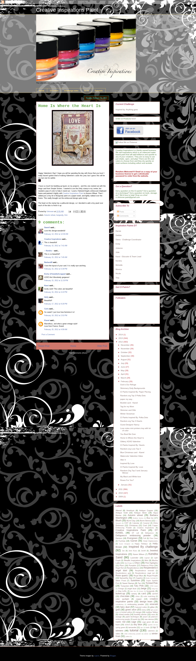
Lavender (134, 558)
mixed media (124, 614)
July (123, 363)
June (123, 367)
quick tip (136, 619)
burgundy (59, 215)
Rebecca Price (147, 565)
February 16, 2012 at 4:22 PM (55, 292)
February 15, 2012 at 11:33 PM (56, 280)
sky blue (137, 624)
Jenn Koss (132, 551)
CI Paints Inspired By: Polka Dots (134, 417)
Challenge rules (71, 91)
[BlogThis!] (77, 211)
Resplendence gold (123, 573)
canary (134, 594)
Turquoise (125, 586)
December (125, 345)
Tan (139, 583)
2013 (121, 338)
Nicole (118, 273)
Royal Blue (138, 576)
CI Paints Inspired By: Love (131, 467)
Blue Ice (150, 518)
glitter (152, 607)
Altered (119, 510)
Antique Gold (122, 513)
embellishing (119, 604)
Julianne (119, 248)
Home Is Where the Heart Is (132, 438)
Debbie (119, 235)
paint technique (132, 617)
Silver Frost (121, 580)
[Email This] (74, 211)
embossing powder (135, 604)
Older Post (102, 346)
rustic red (120, 622)
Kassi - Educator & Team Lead (128, 256)
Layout (147, 558)
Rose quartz (122, 575)
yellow (127, 636)
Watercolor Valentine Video (131, 456)
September (126, 356)
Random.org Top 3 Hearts (131, 421)
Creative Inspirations (52, 239)
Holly (46, 297)
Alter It (123, 460)
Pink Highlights (151, 563)
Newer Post (43, 346)
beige (143, 588)
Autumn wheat (49, 215)
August (124, 359)
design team (146, 601)
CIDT (126, 523)
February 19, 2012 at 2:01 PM (55, 315)
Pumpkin (132, 565)
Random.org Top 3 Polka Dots (133, 395)
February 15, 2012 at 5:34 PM (55, 269)
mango (138, 612)
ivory (144, 610)
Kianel (46, 320)
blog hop (155, 588)
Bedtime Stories (138, 518)
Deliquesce (149, 533)
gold (118, 609)
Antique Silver (140, 513)
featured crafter (141, 607)
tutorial (134, 630)
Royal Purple (152, 576)
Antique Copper (146, 510)
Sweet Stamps (128, 583)
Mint (146, 560)
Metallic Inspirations (132, 560)
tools (147, 627)
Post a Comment (48, 335)
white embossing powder (132, 634)
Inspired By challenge (143, 546)
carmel (155, 594)
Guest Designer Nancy (129, 425)
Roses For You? (127, 480)
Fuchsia (122, 541)
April (123, 374)
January (124, 485)
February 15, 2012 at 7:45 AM (55, 257)
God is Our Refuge (128, 385)
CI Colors (54, 91)
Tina (117, 278)
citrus (137, 596)
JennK (143, 551)
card (143, 593)
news (153, 614)
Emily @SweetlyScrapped (55, 274)
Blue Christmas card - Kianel (132, 452)
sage (133, 622)
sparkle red (151, 625)
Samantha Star (126, 578)
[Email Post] (69, 211)
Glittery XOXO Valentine (130, 441)
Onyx (137, 563)
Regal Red (120, 568)
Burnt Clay (131, 521)
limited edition (126, 612)
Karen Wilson (139, 554)
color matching (149, 596)
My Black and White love (130, 476)
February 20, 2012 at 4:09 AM (55, 329)
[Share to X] (79, 211)
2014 (121, 335)
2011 (121, 489)
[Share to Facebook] (82, 211)
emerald (154, 604)
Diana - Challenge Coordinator (128, 239)
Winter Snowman (127, 414)
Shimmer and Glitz (128, 410)
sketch (127, 625)
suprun (96, 656)
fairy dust (125, 607)
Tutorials (99, 91)
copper (139, 599)
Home (41, 91)
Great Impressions (150, 541)
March (124, 378)
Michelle (119, 265)
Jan (123, 551)
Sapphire (139, 578)
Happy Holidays (141, 544)
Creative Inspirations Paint (67, 10)
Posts (121, 212)
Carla (46, 309)
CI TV (86, 91)
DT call (135, 533)
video (118, 634)
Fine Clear (154, 538)
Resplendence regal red (145, 573)
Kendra (119, 261)
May (123, 370)
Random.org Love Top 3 (130, 449)
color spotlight (122, 599)
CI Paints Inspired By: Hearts (132, 445)
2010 (121, 493)
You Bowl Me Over (128, 434)
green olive (130, 609)
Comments (124, 216)
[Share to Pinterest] (84, 211)
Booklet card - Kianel (129, 403)
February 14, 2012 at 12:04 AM (56, 234)
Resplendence (133, 568)
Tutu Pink (139, 586)
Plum (122, 565)
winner (146, 634)
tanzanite (132, 627)
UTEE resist (154, 586)
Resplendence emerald (144, 571)
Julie (117, 252)
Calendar (135, 523)
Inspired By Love (127, 463)
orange (119, 617)
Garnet (133, 541)
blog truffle (122, 591)
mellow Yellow (152, 612)
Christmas (133, 525)
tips (142, 627)
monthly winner (140, 614)
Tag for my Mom (127, 406)
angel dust (131, 588)
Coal (145, 525)
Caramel (146, 523)
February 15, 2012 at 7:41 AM (55, 246)
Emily (118, 244)
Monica (119, 269)
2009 (121, 497)
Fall (144, 538)
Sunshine (135, 580)
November (125, 349)
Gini (65, 215)
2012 (121, 342)
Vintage (121, 589)
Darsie (118, 231)
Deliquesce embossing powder (133, 535)
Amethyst (130, 510)
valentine (151, 631)
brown (141, 591)
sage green (146, 622)
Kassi (46, 286)
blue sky (133, 591)
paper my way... (127, 399)
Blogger (113, 656)
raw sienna (149, 619)
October (124, 352)
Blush (118, 520)
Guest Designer (124, 544)
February (125, 381)
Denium (119, 538)
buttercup (120, 593)
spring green (120, 627)
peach (145, 617)
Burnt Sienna (145, 521)
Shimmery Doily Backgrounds (132, 388)
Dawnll (47, 227)
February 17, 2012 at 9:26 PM (55, 304)
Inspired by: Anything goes (127, 109)
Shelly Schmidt (150, 578)
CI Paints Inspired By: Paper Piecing (135, 392)
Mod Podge (128, 563)
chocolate (124, 596)
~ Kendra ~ (48, 251)
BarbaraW (48, 262)
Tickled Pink (152, 583)
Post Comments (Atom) (78, 353)
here (133, 119)
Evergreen (132, 538)
